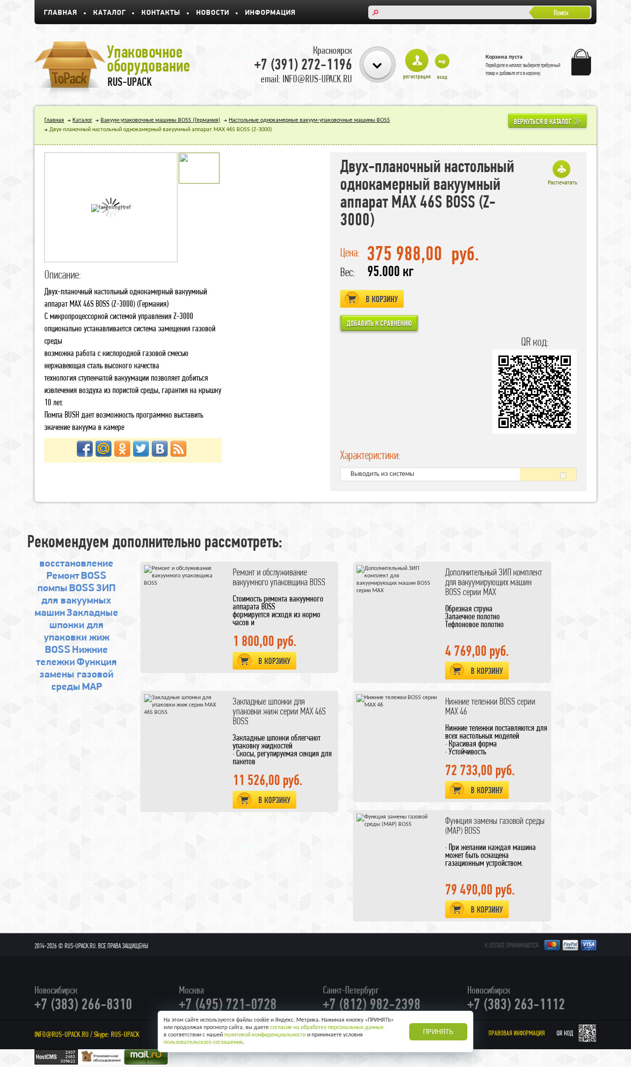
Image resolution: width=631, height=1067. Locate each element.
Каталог (109, 13)
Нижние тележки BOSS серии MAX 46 (490, 706)
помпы (52, 588)
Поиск (561, 12)
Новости (212, 13)
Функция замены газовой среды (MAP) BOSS (495, 825)
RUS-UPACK (125, 1034)
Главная (60, 13)
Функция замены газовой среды (78, 674)
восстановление (76, 564)
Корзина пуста (504, 57)
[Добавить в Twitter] (141, 449)
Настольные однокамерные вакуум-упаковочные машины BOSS (309, 120)
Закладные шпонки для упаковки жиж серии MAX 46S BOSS (279, 711)
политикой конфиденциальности (265, 1035)
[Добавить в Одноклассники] (122, 449)
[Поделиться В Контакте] (160, 449)
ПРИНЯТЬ (438, 1031)
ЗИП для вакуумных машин (75, 600)
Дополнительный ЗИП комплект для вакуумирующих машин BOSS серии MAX (493, 582)
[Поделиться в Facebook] (85, 449)
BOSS (93, 576)
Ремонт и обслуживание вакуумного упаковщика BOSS (279, 577)
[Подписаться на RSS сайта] (178, 449)
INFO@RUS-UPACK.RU (62, 1034)
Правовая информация (517, 1033)
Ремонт (62, 576)
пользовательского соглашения (203, 1042)
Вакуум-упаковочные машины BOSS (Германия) (160, 120)
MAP (92, 687)
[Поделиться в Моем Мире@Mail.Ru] (103, 449)
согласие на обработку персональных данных (327, 1028)
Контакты (160, 13)
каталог (515, 65)
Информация (270, 13)
